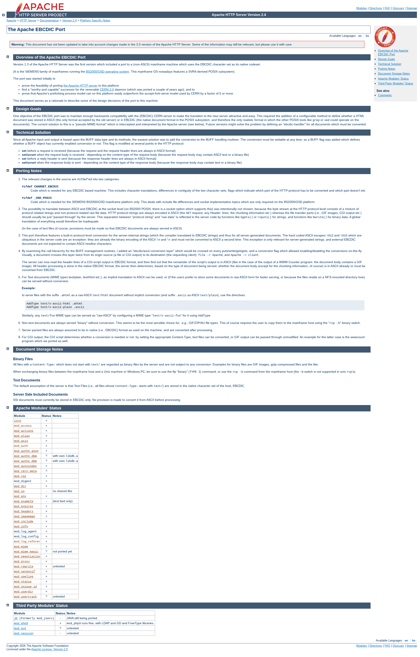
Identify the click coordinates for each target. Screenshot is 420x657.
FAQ (387, 8)
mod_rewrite (23, 566)
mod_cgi (20, 476)
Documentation (49, 20)
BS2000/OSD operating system (107, 71)
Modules (361, 8)
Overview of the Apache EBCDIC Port (393, 52)
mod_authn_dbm (25, 456)
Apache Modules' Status (393, 78)
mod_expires (23, 506)
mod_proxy (22, 561)
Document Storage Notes (394, 73)
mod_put (20, 628)
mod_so (19, 491)
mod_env (20, 496)
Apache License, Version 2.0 (49, 649)
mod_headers (23, 511)
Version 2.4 (69, 20)
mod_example (23, 501)
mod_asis (21, 441)
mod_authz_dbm (25, 461)
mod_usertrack (25, 596)
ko (367, 35)
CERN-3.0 (107, 89)
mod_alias (22, 436)
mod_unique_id (25, 586)
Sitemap (411, 8)
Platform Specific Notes (95, 20)
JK (16, 618)
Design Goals (386, 59)
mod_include (23, 521)
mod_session (23, 633)
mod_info (21, 526)
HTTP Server (28, 20)
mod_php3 (21, 623)
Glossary (398, 8)
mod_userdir (23, 591)
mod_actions (23, 431)
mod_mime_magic (26, 551)
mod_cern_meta (25, 471)
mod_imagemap (24, 516)
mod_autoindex (25, 466)
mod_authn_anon (26, 451)
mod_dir (20, 486)
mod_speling (23, 576)
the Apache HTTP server (80, 85)
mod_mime (21, 546)
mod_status (23, 581)
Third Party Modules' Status (395, 83)
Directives (375, 8)
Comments (385, 95)
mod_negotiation (27, 556)
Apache (11, 20)
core (17, 421)
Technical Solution (389, 64)
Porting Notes (386, 68)
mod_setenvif (24, 571)
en (359, 35)
